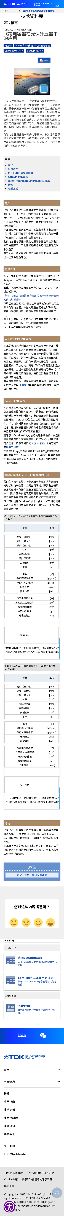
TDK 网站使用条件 (14, 1172)
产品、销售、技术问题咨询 (32, 875)
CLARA (22, 385)
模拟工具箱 (12, 447)
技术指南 (38, 443)
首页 (6, 11)
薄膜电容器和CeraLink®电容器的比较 (29, 180)
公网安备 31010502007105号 (22, 1202)
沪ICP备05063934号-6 (37, 1198)
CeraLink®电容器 (18, 176)
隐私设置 (9, 1186)
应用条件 (13, 168)
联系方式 (13, 188)
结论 (10, 184)
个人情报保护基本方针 (41, 1172)
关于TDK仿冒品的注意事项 (37, 1179)
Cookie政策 (11, 1179)
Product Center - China (43, 4)
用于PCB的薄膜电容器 (20, 173)
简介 (10, 165)
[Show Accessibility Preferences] (9, 1206)
